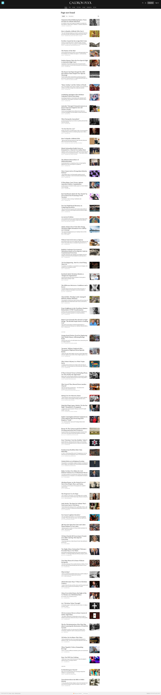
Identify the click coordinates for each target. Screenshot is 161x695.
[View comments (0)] (70, 27)
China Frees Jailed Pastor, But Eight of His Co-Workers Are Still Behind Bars (73, 594)
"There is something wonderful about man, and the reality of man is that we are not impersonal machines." (74, 574)
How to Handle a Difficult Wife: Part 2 (72, 31)
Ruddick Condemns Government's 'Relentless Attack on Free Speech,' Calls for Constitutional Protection (74, 251)
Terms (13, 693)
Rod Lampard (74, 79)
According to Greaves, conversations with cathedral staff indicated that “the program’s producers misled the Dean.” (73, 98)
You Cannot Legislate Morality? (70, 515)
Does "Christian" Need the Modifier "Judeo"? (74, 440)
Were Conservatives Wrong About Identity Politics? (74, 171)
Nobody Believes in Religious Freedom (72, 461)
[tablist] (67, 16)
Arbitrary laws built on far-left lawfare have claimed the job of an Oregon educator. (74, 341)
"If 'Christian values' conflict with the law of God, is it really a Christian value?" (74, 605)
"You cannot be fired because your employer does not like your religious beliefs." (73, 232)
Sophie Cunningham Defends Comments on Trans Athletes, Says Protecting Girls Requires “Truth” (74, 418)
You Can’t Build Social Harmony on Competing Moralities (71, 206)
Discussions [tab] (71, 16)
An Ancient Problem (67, 217)
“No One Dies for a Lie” (68, 129)
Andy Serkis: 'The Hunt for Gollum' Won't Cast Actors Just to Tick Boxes (73, 504)
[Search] (143, 3)
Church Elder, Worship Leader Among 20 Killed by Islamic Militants (73, 297)
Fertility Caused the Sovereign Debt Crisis (74, 41)
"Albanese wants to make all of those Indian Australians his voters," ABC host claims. (74, 528)
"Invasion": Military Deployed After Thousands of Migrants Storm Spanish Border (72, 350)
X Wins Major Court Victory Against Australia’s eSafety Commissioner (72, 183)
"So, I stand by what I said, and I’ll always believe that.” (73, 421)
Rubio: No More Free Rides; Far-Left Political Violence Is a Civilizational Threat (74, 471)
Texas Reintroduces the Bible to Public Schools (72, 680)
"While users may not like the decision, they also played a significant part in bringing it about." (73, 659)
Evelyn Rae (76, 434)
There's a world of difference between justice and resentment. (74, 650)
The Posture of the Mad (68, 50)
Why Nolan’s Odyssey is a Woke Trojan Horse (73, 362)
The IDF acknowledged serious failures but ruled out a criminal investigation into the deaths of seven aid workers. (74, 111)
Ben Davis (66, 280)
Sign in (157, 2)
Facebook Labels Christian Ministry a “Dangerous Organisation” (72, 274)
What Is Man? (65, 572)
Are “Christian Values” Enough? (70, 603)
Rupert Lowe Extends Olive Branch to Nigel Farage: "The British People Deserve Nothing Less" (74, 321)
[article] (80, 23)
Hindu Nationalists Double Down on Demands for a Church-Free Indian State (73, 149)
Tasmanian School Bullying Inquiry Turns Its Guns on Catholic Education (73, 20)
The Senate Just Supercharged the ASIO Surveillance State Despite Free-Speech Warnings (73, 73)
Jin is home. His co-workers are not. (69, 596)
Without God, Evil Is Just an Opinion (72, 240)
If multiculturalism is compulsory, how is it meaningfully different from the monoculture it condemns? (73, 163)
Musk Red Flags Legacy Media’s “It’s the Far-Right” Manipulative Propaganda (74, 406)
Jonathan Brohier (68, 498)
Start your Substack (78, 693)
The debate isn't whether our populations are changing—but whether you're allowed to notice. (74, 266)
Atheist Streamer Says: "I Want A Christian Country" (74, 582)
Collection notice (17, 693)
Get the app (85, 693)
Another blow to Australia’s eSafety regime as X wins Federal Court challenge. (74, 186)
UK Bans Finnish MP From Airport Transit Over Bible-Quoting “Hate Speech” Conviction (73, 537)
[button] (66, 7)
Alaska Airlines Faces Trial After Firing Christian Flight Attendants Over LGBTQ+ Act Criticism (74, 228)
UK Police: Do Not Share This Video (71, 637)
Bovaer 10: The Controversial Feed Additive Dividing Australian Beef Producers (74, 429)
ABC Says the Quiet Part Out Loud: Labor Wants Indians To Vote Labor (73, 525)
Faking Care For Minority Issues (71, 395)
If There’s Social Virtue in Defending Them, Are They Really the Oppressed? (74, 373)
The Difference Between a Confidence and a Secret (74, 286)
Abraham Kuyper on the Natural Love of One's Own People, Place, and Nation (73, 483)
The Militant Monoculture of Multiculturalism (70, 160)
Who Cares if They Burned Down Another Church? (73, 385)
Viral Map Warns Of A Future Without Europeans (72, 561)
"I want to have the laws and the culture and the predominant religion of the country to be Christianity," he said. (74, 585)
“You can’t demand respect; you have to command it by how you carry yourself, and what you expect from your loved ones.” (74, 33)
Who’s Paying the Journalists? (70, 119)
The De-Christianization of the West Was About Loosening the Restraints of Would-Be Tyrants (74, 626)
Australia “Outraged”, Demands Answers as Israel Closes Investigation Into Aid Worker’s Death (74, 107)
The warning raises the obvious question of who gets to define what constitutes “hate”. (73, 278)
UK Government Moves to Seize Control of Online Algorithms (74, 613)
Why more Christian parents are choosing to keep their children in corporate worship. (73, 672)
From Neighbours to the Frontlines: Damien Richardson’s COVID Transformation (74, 309)
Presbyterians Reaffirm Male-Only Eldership (71, 450)
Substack (148, 693)
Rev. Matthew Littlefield (77, 35)
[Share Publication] (145, 3)
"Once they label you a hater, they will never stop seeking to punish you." (74, 541)
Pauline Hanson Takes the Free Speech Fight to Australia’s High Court (74, 61)
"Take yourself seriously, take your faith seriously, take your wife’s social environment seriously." (74, 141)
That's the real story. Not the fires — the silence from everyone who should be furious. (72, 388)
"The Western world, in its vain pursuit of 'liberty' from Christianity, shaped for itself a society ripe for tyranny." (73, 630)
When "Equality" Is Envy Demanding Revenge (72, 648)
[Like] (62, 27)
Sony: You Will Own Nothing (69, 657)
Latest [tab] (63, 16)
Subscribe (150, 2)
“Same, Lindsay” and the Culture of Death (73, 85)
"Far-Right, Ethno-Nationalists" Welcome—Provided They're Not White (74, 549)
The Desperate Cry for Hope (69, 494)
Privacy (10, 693)
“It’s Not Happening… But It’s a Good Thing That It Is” (74, 263)
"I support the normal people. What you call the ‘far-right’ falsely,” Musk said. (73, 409)
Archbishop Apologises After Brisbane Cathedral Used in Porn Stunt (72, 95)
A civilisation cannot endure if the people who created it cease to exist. (73, 486)
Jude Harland (67, 607)
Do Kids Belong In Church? (69, 670)
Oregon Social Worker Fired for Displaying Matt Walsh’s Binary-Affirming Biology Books (74, 337)
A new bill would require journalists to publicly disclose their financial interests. (74, 121)
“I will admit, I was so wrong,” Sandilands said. (71, 198)
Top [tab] (66, 16)
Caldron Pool (68, 25)
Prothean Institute (76, 45)
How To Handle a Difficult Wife (70, 138)
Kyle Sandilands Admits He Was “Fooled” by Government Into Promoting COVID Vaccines (74, 195)
